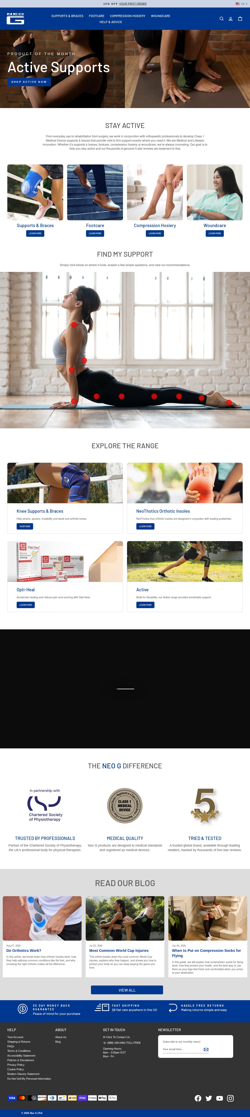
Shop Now (25, 526)
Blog (58, 1041)
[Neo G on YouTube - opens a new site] (218, 1100)
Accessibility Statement (21, 1055)
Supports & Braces (67, 16)
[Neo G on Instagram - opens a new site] (229, 1100)
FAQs (10, 1046)
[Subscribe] (206, 1049)
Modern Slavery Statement (23, 1073)
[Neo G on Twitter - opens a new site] (207, 1100)
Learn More (35, 233)
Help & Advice (111, 22)
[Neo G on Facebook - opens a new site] (196, 1100)
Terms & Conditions (19, 1050)
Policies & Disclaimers (20, 1060)
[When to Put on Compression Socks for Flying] (207, 918)
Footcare (97, 16)
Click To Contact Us (118, 1037)
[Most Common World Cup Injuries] (125, 918)
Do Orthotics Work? (23, 951)
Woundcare (160, 16)
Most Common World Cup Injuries (119, 951)
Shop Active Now (29, 81)
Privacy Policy (16, 1064)
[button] (125, 4)
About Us (60, 1037)
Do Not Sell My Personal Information (29, 1078)
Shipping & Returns (18, 1041)
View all (127, 990)
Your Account (15, 1037)
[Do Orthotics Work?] (42, 918)
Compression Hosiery (127, 16)
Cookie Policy (15, 1069)
